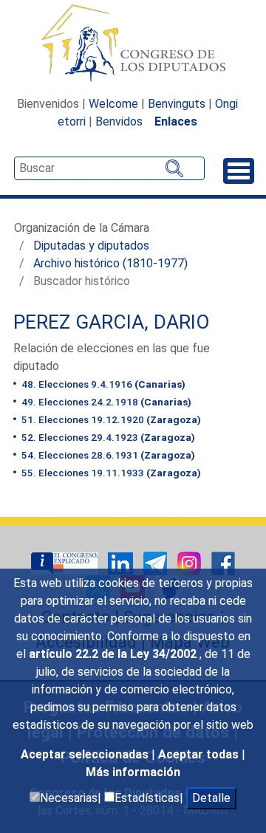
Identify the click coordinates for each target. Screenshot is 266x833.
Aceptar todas (200, 754)
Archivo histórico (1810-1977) (110, 263)
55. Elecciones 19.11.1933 (110, 473)
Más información (133, 772)
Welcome (113, 104)
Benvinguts (176, 104)
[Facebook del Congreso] (223, 562)
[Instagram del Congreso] (191, 562)
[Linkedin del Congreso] (122, 562)
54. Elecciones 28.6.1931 (107, 455)
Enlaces (175, 121)
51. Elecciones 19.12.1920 (110, 419)
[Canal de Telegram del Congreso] (157, 562)
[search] (109, 168)
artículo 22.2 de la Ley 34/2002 (114, 654)
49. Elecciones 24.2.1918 (105, 402)
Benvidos (119, 121)
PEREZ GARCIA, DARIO (111, 322)
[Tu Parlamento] (65, 562)
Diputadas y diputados (91, 246)
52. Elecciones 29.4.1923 (107, 437)
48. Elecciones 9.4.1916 (102, 384)
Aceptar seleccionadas (86, 754)
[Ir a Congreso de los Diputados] (133, 42)
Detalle (211, 798)
